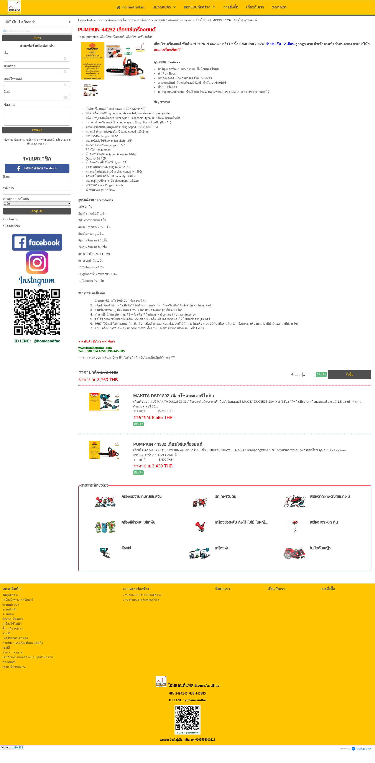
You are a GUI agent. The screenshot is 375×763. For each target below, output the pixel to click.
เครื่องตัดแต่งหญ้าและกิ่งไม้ (330, 497)
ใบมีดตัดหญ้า (320, 548)
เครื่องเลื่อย (145, 36)
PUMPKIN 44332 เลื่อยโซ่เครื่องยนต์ (167, 444)
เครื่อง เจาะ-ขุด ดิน (324, 522)
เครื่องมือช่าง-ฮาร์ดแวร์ (134, 20)
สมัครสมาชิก (11, 226)
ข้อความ (9, 104)
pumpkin (92, 36)
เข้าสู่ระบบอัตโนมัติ (16, 199)
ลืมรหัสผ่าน (10, 219)
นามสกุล (9, 66)
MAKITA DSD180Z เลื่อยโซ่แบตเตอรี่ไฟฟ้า (173, 395)
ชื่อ (6, 53)
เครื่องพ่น (222, 548)
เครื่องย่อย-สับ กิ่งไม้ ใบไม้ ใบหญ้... (241, 522)
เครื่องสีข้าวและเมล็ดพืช (138, 522)
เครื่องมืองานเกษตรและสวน (172, 20)
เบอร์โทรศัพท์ (13, 79)
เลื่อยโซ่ (199, 20)
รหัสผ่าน (8, 188)
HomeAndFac (87, 20)
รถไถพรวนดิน (225, 497)
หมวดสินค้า (108, 20)
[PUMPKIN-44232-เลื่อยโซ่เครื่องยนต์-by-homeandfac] (113, 59)
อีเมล (7, 91)
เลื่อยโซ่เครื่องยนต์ (112, 36)
